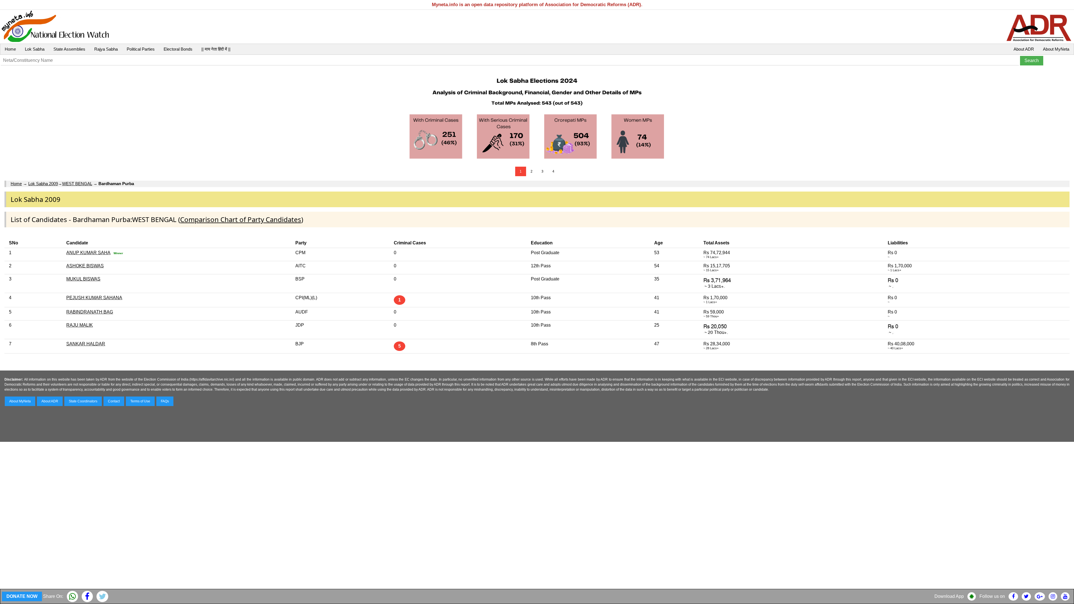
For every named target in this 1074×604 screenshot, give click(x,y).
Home (10, 49)
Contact (114, 401)
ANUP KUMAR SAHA (88, 252)
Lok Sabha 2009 (43, 183)
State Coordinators (83, 401)
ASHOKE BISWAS (85, 265)
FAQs (165, 401)
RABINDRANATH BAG (89, 312)
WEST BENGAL (77, 183)
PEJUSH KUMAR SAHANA (94, 297)
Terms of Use (140, 401)
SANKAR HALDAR (85, 343)
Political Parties (141, 49)
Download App (949, 596)
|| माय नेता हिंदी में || (215, 49)
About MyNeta (1056, 49)
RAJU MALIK (79, 325)
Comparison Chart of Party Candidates (240, 219)
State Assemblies (69, 49)
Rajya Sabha (106, 49)
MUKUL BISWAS (83, 279)
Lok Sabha (34, 49)
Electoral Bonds (178, 49)
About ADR (1024, 49)
